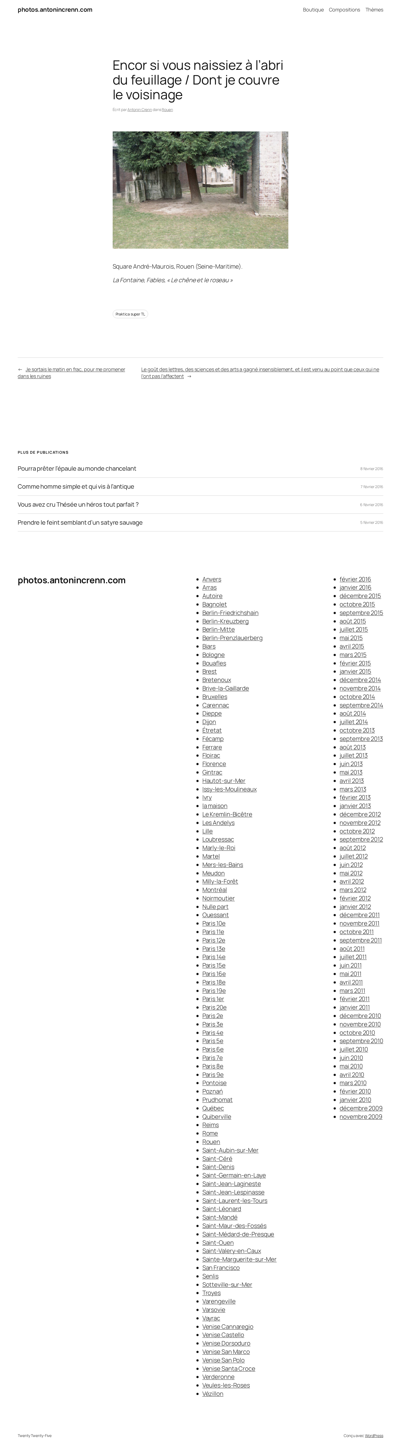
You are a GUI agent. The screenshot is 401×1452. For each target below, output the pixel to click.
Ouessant (215, 915)
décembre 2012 (360, 814)
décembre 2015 (360, 596)
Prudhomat (217, 1100)
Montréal (214, 890)
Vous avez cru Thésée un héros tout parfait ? (78, 504)
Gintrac (212, 772)
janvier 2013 (355, 806)
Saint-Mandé (220, 1217)
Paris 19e (214, 991)
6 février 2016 (371, 504)
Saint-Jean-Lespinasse (233, 1192)
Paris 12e (213, 940)
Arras (209, 587)
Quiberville (216, 1117)
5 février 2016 (371, 522)
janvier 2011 (355, 1007)
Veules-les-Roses (226, 1385)
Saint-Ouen (218, 1242)
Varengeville (219, 1301)
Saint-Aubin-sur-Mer (230, 1150)
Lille (207, 831)
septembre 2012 (361, 839)
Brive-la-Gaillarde (225, 688)
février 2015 (355, 663)
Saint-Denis (218, 1167)
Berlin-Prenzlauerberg (232, 638)
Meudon (213, 873)
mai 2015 (351, 638)
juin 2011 (350, 965)
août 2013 (353, 747)
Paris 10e (214, 923)
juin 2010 (351, 1058)
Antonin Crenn (139, 109)
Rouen (167, 109)
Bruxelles (214, 697)
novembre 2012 (360, 823)
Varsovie (213, 1310)
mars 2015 (353, 655)
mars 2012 (353, 890)
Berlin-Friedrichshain (230, 613)
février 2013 (355, 797)
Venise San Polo (223, 1360)
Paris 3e (212, 1024)
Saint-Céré (217, 1159)
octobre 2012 (357, 831)
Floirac (211, 755)
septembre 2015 (361, 613)
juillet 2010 (354, 1049)
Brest (209, 671)
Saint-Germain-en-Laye (234, 1175)
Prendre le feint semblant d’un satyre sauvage (80, 522)
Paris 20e (214, 1007)
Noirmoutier (218, 898)
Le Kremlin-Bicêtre (227, 814)
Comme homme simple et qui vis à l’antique (76, 486)
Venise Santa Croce (228, 1368)
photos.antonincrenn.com (55, 9)
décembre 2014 (360, 680)
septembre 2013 (361, 739)
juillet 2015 (354, 629)
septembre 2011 (361, 940)
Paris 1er (213, 999)
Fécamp (213, 739)
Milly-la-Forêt (220, 881)
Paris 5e (212, 1041)
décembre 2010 (360, 1016)
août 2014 (353, 713)
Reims (210, 1125)
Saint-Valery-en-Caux (231, 1251)
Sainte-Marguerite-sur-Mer (239, 1259)
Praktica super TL (130, 314)
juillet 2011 (353, 957)
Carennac (215, 705)
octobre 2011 (357, 932)
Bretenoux (216, 680)
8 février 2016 (371, 468)
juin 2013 (351, 764)
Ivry (207, 797)
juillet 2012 (354, 856)
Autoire (212, 596)
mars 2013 (353, 789)
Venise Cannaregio (227, 1326)
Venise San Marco (226, 1352)
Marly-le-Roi (218, 848)
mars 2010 (353, 1083)
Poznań (212, 1091)
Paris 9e (213, 1075)
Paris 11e (213, 932)
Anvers (211, 579)
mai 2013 (351, 772)
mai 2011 (350, 974)
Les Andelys (218, 823)
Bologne (213, 655)
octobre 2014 (357, 697)
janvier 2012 (355, 907)
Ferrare (212, 747)
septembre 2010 (361, 1041)
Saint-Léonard (221, 1209)
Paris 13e (213, 949)
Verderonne (218, 1377)
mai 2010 (351, 1066)
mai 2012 (351, 873)
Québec (213, 1108)
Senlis (210, 1276)
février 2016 (355, 579)
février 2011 (355, 999)
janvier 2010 (355, 1100)
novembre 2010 (360, 1024)
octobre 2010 (357, 1033)
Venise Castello (223, 1335)
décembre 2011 (360, 915)
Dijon (209, 722)
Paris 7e (212, 1058)
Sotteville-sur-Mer (227, 1284)
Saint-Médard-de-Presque (238, 1234)
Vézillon (212, 1394)
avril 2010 (352, 1075)
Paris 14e (214, 957)
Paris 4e (212, 1033)
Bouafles (214, 663)
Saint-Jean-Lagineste (231, 1184)
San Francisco (221, 1268)
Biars (209, 646)
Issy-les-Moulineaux (229, 789)
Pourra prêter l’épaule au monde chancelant (77, 468)
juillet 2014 (354, 722)
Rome (210, 1133)
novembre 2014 (360, 688)
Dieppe (212, 713)
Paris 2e (212, 1016)
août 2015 (353, 621)
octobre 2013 (357, 730)
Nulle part (215, 907)
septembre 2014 (361, 705)
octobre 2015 (357, 604)
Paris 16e (214, 974)
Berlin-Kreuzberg (225, 621)
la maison (215, 806)
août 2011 (352, 949)
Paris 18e (214, 982)
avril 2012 (352, 881)
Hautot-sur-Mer (224, 781)
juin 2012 (351, 865)
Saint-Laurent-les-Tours (235, 1201)
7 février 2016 (372, 486)
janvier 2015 (355, 671)
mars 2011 (352, 991)
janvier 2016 (356, 587)
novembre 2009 (361, 1117)
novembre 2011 (359, 923)
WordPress (374, 1435)
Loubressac (218, 839)
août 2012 (353, 848)
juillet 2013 (354, 755)
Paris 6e (213, 1049)
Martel (211, 856)
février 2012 (355, 898)
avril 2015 (352, 646)
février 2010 (355, 1091)
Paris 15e (214, 965)
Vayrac (211, 1318)
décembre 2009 (361, 1108)
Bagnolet (214, 604)
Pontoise (214, 1083)
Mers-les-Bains (222, 865)
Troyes (211, 1293)
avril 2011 (351, 982)
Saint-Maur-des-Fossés (234, 1226)
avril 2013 (352, 781)
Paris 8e (212, 1066)
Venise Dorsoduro (226, 1343)
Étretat (212, 730)
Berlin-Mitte (218, 629)
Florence (214, 764)
